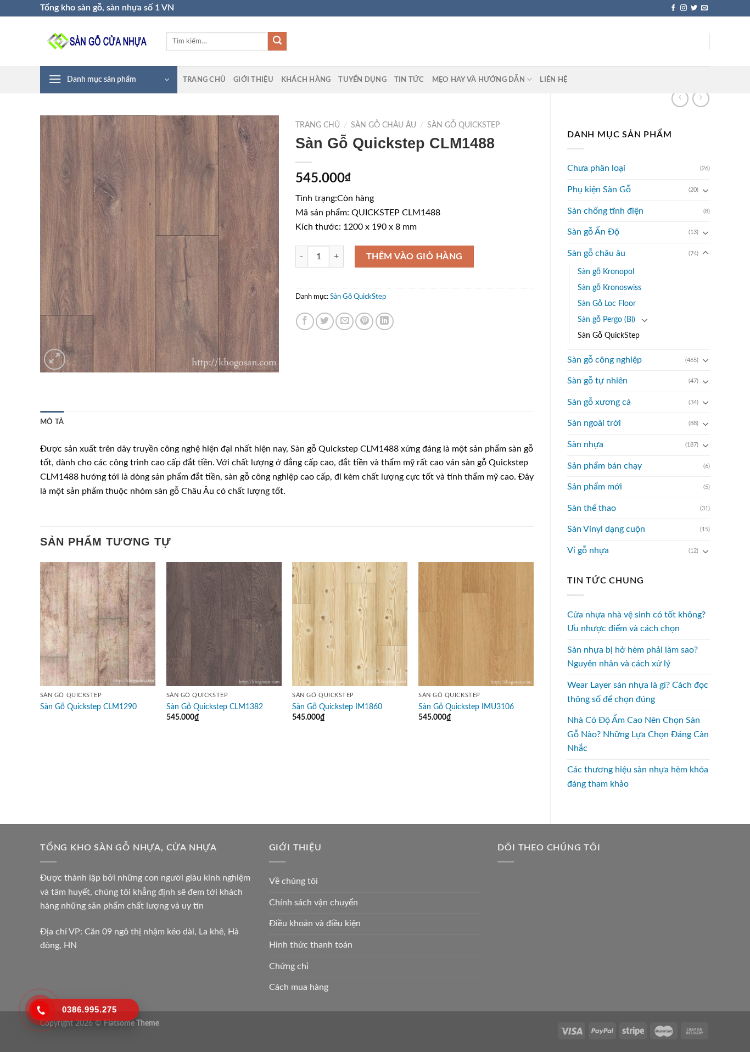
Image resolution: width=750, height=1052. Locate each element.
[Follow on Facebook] (673, 8)
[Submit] (277, 41)
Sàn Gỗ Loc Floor (607, 303)
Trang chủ (204, 79)
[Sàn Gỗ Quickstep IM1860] (349, 624)
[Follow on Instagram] (683, 8)
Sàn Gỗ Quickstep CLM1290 (88, 707)
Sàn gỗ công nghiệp (604, 359)
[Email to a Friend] (344, 322)
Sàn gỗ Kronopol (606, 272)
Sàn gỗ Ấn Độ (593, 231)
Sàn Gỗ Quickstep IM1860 (337, 707)
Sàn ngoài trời (594, 423)
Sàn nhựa (585, 444)
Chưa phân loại (596, 168)
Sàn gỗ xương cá (599, 402)
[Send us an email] (704, 8)
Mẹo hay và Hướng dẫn (478, 79)
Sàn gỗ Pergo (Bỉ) (606, 319)
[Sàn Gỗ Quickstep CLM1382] (224, 624)
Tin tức (409, 79)
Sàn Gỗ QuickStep (609, 335)
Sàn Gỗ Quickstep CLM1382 (214, 707)
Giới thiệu (253, 79)
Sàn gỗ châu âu (596, 253)
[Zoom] (54, 359)
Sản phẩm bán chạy (604, 465)
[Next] (533, 652)
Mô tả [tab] (52, 422)
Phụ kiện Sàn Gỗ (599, 189)
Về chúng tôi (293, 881)
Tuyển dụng (362, 79)
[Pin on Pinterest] (364, 322)
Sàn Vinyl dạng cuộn (606, 529)
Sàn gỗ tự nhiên (597, 380)
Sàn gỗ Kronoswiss (609, 287)
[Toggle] (705, 190)
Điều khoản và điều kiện (315, 923)
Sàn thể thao (591, 508)
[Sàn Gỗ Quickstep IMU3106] (476, 624)
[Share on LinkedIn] (385, 322)
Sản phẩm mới (594, 486)
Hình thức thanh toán (310, 944)
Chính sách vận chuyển (313, 902)
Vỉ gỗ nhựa (588, 550)
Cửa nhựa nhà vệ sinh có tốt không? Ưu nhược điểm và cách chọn (636, 621)
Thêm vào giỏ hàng (414, 256)
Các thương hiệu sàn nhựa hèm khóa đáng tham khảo (637, 776)
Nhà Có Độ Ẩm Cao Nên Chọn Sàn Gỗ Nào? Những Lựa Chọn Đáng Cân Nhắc (638, 734)
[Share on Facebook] (305, 322)
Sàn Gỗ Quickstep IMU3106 (466, 707)
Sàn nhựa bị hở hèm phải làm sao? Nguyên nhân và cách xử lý (632, 657)
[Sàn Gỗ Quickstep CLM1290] (97, 624)
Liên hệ (553, 79)
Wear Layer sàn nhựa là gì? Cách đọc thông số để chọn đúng (637, 692)
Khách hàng (306, 79)
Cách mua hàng (298, 987)
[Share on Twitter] (325, 322)
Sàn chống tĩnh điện (605, 211)
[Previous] (40, 652)
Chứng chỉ (289, 966)
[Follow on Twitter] (694, 8)
